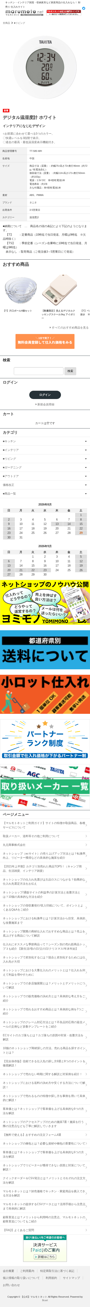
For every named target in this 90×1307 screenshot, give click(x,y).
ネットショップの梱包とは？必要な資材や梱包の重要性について (44, 1143)
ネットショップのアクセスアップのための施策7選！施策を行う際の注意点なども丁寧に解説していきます (43, 1124)
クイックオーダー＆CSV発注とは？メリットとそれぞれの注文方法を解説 (44, 1180)
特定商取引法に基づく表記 (57, 1271)
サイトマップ (71, 1278)
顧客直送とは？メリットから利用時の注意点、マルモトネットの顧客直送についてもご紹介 (44, 1219)
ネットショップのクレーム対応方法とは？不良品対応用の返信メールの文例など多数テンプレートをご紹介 (44, 1024)
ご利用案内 (27, 1271)
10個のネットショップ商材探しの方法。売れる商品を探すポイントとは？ (44, 1050)
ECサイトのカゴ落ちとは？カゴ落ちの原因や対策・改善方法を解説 (43, 1037)
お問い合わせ (11, 1285)
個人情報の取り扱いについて (21, 1278)
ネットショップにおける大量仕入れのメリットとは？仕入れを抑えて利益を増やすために (44, 972)
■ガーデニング (12, 467)
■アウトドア (11, 476)
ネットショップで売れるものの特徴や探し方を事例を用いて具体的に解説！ (44, 1098)
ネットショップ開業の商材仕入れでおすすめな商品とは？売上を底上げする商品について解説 (44, 933)
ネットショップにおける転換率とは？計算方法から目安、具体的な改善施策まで (44, 920)
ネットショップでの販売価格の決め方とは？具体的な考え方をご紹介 (44, 998)
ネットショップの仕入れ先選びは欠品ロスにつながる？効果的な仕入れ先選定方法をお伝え (44, 882)
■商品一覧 (9, 493)
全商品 (6, 23)
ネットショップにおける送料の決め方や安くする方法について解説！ (44, 1085)
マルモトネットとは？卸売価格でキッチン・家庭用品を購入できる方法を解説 (44, 1193)
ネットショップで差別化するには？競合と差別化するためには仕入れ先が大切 (44, 959)
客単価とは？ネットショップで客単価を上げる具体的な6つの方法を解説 (43, 1111)
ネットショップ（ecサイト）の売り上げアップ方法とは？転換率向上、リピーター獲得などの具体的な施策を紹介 (44, 856)
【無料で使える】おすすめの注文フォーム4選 (32, 1134)
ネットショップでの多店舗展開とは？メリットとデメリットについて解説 (44, 985)
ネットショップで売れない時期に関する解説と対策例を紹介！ (42, 1074)
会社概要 (8, 1271)
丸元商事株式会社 (14, 844)
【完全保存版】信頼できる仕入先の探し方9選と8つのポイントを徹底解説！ (44, 1063)
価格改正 (8, 484)
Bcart (45, 1300)
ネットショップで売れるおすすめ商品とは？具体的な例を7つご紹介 (43, 1011)
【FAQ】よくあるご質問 (18, 1230)
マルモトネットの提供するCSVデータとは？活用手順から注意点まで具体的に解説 (44, 1206)
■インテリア (11, 450)
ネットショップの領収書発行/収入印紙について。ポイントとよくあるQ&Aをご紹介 (43, 907)
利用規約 (51, 1278)
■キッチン (9, 441)
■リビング (19, 23)
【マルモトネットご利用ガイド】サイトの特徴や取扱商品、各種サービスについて (44, 825)
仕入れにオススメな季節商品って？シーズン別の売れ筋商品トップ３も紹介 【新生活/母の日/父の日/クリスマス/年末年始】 (44, 946)
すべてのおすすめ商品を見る (70, 327)
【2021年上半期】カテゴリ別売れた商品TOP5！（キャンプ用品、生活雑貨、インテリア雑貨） (42, 868)
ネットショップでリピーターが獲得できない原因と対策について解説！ (44, 1167)
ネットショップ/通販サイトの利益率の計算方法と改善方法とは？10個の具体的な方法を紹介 (41, 894)
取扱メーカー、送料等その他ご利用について (31, 836)
